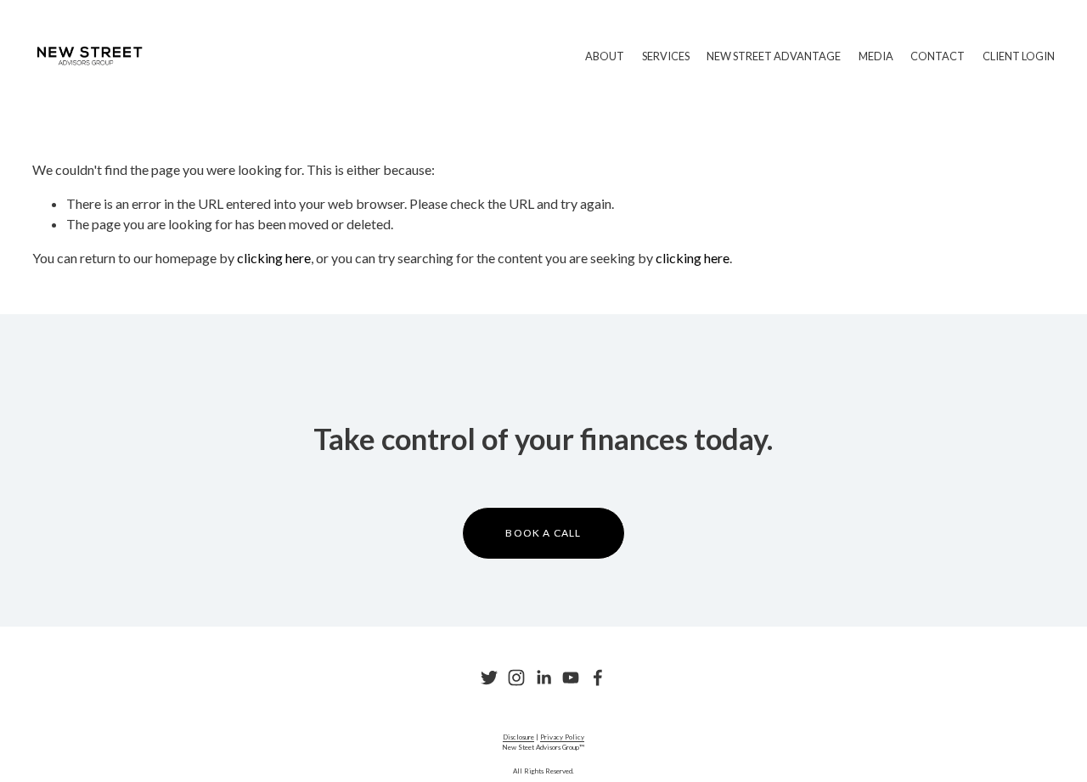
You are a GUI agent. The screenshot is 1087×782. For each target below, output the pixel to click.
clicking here (274, 258)
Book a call (543, 532)
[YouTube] (570, 677)
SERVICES (666, 56)
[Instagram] (516, 677)
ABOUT (604, 56)
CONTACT (937, 56)
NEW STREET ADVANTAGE (774, 56)
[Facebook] (597, 677)
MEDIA (876, 56)
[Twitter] (489, 677)
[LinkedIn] (543, 677)
